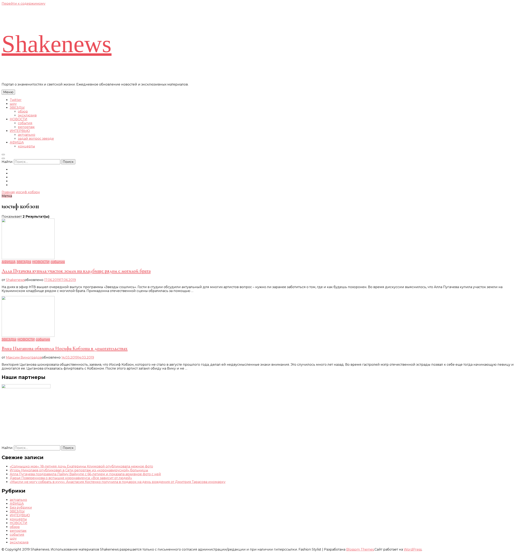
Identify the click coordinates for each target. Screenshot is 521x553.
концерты (26, 146)
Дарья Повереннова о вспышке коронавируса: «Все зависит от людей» (71, 478)
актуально (26, 135)
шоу (13, 104)
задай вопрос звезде (36, 138)
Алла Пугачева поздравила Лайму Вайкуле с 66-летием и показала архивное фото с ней (85, 474)
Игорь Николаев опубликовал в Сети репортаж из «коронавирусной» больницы (79, 470)
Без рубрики (21, 507)
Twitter (16, 100)
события (25, 123)
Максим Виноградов (24, 357)
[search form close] (3, 158)
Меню (8, 92)
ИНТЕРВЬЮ (20, 131)
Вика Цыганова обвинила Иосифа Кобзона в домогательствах (65, 348)
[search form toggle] (3, 154)
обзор (23, 111)
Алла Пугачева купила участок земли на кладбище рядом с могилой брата (76, 271)
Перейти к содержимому (23, 3)
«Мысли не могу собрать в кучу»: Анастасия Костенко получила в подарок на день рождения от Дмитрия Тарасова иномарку (117, 482)
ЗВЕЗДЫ (17, 108)
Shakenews (57, 43)
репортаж (26, 127)
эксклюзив (27, 115)
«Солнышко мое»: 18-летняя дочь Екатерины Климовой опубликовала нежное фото (81, 466)
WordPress (413, 549)
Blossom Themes (360, 549)
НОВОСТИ (18, 119)
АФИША (17, 142)
